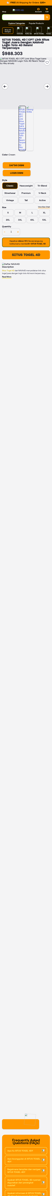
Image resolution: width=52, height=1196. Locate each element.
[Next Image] (47, 86)
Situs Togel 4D (8, 270)
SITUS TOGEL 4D (26, 255)
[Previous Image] (5, 86)
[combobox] (23, 17)
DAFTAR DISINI (16, 165)
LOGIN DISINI (16, 173)
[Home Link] (18, 10)
